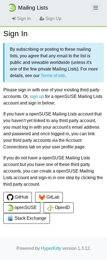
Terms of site (53, 75)
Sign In (23, 18)
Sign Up (52, 18)
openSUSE (25, 207)
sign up (37, 96)
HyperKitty (51, 248)
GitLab (52, 197)
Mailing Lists (33, 8)
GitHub (20, 197)
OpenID (62, 207)
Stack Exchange (29, 218)
